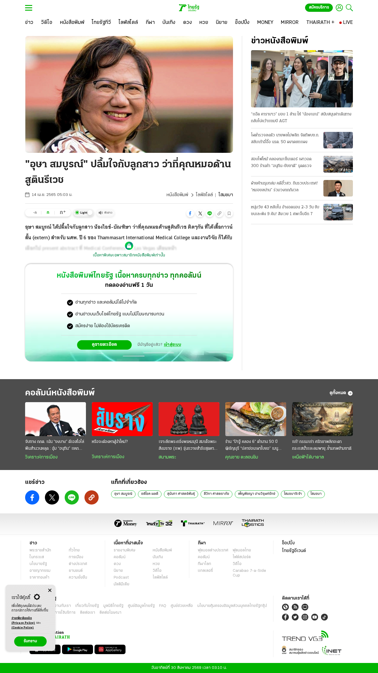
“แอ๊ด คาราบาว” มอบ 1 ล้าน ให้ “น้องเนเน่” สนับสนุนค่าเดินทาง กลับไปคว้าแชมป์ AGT (301, 117)
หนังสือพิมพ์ (177, 195)
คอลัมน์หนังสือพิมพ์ (60, 393)
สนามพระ (167, 457)
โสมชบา (316, 494)
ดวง (117, 564)
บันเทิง (158, 557)
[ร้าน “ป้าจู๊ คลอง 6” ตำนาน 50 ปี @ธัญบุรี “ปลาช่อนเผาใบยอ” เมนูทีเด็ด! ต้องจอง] (255, 419)
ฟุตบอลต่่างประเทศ (213, 550)
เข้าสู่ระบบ (172, 345)
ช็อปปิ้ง (288, 543)
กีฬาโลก (204, 564)
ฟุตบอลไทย (242, 550)
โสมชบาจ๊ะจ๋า (293, 494)
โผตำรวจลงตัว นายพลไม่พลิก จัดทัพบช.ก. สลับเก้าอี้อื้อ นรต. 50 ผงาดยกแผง (285, 138)
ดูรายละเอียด (104, 344)
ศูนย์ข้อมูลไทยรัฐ (141, 606)
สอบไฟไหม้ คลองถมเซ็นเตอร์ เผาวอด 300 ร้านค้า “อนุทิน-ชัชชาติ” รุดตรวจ (281, 162)
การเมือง (76, 557)
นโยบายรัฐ (38, 564)
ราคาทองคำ (39, 577)
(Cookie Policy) (23, 627)
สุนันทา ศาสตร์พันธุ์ (181, 494)
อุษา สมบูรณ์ (123, 494)
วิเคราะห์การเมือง (41, 457)
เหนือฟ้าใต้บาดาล (308, 457)
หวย (156, 564)
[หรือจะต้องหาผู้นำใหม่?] (122, 419)
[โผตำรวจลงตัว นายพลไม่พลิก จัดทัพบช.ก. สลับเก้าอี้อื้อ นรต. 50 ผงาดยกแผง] (338, 140)
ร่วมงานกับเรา (59, 606)
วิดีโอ (157, 571)
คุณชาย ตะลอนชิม (241, 457)
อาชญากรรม (40, 571)
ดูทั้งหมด (338, 393)
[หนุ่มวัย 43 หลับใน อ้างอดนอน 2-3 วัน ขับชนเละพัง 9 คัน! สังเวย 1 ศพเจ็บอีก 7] (338, 212)
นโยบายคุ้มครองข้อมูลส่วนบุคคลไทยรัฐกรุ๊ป (232, 606)
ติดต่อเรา (87, 612)
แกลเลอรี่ (205, 571)
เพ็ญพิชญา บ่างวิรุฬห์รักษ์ (256, 494)
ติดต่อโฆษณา (110, 612)
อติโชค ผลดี (149, 494)
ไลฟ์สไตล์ (204, 195)
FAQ (162, 606)
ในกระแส (37, 557)
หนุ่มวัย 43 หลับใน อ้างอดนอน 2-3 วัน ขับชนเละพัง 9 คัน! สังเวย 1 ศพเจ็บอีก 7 (285, 210)
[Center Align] (49, 590)
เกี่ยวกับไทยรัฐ (87, 606)
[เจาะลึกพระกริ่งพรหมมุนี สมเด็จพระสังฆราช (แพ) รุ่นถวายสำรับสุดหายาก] (189, 419)
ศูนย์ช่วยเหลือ (182, 606)
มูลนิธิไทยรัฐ (113, 606)
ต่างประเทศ (78, 564)
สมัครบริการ (319, 7)
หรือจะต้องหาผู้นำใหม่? (110, 442)
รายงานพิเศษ (125, 550)
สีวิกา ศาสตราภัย (216, 494)
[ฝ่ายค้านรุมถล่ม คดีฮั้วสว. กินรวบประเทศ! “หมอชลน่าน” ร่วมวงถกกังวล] (338, 188)
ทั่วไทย (74, 550)
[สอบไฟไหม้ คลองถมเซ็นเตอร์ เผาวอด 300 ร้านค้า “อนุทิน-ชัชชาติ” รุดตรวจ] (338, 164)
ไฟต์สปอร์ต (242, 557)
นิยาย (118, 571)
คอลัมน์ (120, 557)
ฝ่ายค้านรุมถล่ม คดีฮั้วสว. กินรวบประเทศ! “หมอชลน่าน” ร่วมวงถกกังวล (284, 186)
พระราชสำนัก (40, 550)
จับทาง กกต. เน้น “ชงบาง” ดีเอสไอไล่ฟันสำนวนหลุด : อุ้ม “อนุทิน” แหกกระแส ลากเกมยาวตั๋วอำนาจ (54, 446)
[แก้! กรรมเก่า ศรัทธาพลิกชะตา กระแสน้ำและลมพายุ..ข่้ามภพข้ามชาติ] (322, 419)
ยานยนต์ (76, 571)
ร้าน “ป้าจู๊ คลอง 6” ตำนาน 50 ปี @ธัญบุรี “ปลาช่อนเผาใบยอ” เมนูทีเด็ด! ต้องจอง (251, 446)
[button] (190, 213)
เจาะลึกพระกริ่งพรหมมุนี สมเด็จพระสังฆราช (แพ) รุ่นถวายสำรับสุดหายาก (187, 446)
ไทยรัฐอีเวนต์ (294, 550)
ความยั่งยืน (78, 577)
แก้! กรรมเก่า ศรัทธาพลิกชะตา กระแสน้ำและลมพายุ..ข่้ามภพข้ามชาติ (321, 445)
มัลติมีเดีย (121, 584)
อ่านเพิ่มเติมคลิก (23, 621)
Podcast (121, 577)
